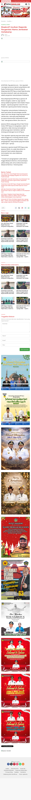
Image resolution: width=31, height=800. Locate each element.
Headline (3, 24)
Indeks (7, 768)
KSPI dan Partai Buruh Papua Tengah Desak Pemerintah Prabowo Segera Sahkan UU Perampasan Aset (15, 190)
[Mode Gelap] (26, 4)
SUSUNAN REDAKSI (9, 770)
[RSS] (23, 764)
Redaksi (16, 772)
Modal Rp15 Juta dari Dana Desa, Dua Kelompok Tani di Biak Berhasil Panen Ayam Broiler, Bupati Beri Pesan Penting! (15, 180)
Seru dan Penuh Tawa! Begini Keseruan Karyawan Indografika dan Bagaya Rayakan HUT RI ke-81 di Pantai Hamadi (14, 175)
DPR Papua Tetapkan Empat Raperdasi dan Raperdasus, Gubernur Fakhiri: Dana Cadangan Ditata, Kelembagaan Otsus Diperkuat (13, 196)
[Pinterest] (14, 764)
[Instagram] (17, 764)
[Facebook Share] (16, 208)
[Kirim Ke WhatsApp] (28, 208)
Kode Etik (22, 768)
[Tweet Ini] (19, 208)
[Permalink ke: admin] (2, 35)
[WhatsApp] (20, 764)
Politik (8, 24)
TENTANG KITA (15, 768)
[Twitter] (11, 764)
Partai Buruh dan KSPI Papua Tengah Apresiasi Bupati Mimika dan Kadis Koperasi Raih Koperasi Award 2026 (15, 185)
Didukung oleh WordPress (10, 774)
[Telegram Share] (25, 208)
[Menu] (2, 4)
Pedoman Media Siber (21, 770)
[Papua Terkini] (12, 4)
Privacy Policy (9, 772)
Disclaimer (23, 772)
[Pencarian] (29, 4)
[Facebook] (8, 764)
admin (6, 34)
